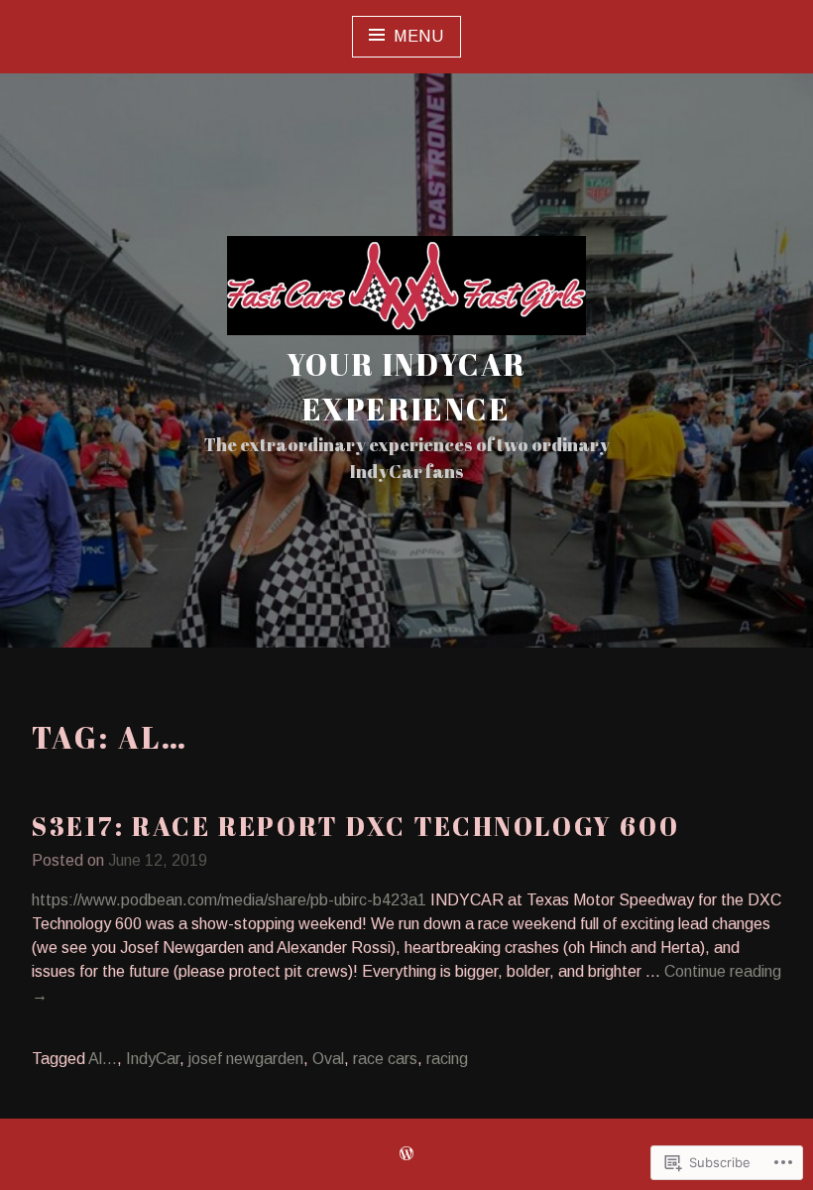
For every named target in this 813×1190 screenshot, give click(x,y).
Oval (328, 1058)
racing (447, 1058)
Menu (419, 36)
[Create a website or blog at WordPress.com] (406, 1154)
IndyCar (152, 1058)
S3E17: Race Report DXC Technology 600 (355, 826)
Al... (102, 1058)
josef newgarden (245, 1058)
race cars (385, 1058)
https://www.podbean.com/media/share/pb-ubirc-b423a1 (229, 900)
